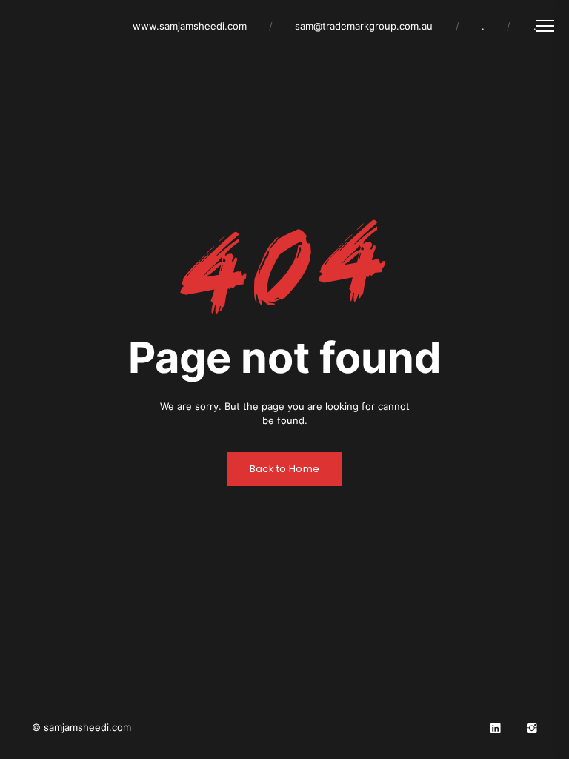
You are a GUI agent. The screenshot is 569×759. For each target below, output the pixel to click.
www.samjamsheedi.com (190, 26)
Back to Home (285, 469)
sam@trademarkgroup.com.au (364, 26)
